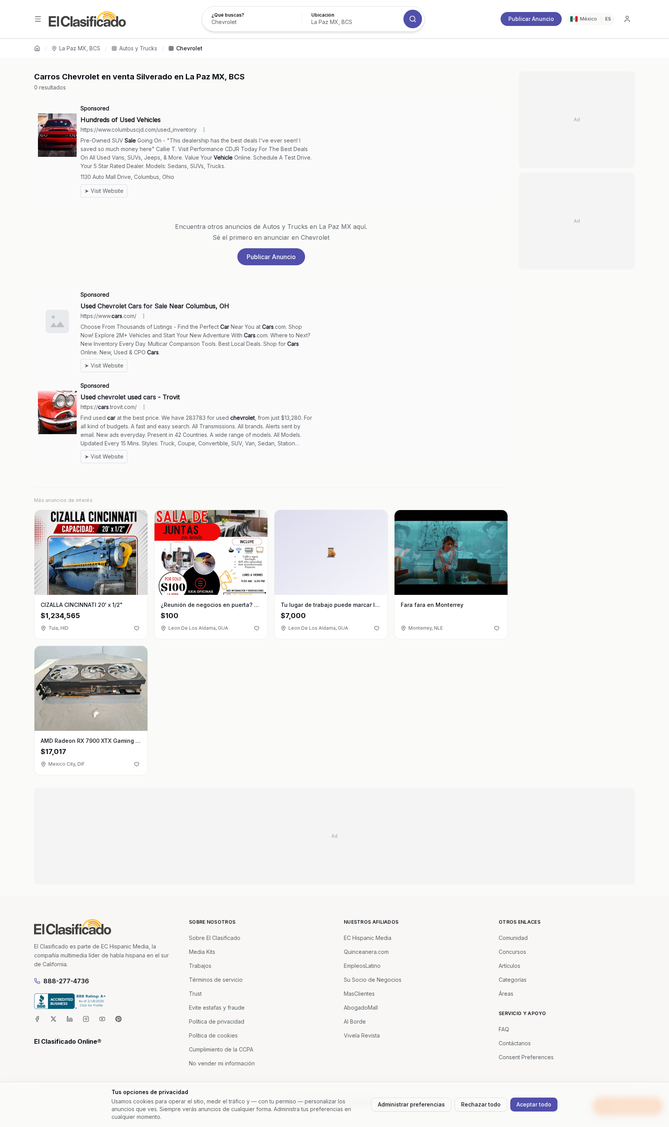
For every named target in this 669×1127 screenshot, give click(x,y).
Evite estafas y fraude (217, 1007)
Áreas (506, 993)
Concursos (512, 951)
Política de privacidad (216, 1021)
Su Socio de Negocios (372, 979)
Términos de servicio (216, 979)
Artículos (509, 965)
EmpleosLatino (362, 965)
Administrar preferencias (411, 1104)
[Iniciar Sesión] (627, 19)
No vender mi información (222, 1063)
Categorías (513, 979)
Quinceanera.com (366, 951)
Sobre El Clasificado (214, 938)
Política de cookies (213, 1035)
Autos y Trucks (138, 48)
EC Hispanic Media (367, 938)
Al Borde (355, 1021)
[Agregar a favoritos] (136, 628)
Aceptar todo (533, 1104)
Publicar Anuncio (531, 18)
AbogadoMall (361, 1007)
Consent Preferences (526, 1057)
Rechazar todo (481, 1104)
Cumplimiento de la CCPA (221, 1049)
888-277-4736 (66, 981)
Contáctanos (515, 1043)
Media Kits (202, 951)
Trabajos (200, 965)
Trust (195, 993)
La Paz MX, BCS (79, 48)
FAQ (504, 1029)
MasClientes (359, 993)
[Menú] (38, 19)
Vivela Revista (362, 1035)
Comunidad (513, 938)
